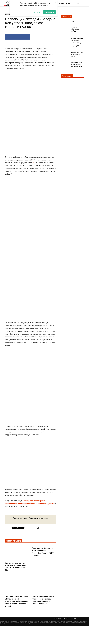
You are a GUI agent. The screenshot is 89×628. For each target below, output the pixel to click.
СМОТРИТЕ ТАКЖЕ (13, 541)
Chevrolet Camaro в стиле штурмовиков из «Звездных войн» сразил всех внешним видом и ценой (16, 601)
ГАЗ (33, 163)
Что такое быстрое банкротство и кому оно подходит (72, 622)
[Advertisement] (30, 210)
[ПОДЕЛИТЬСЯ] (17, 37)
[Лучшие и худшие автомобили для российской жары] (65, 64)
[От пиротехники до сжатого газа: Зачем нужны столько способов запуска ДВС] (65, 39)
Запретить (37, 12)
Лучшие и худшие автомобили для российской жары (76, 64)
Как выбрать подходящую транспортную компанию (73, 621)
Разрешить (49, 12)
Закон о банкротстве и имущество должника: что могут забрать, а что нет (18, 624)
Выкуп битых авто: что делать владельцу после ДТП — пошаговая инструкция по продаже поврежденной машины (29, 622)
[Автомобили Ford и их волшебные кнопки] (65, 53)
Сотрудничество (72, 3)
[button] (82, 3)
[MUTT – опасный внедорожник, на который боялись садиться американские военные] (65, 23)
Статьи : (2, 621)
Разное (61, 3)
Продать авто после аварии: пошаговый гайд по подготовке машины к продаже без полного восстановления (31, 621)
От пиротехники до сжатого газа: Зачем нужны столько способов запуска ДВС (77, 42)
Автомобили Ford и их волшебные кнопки (77, 54)
